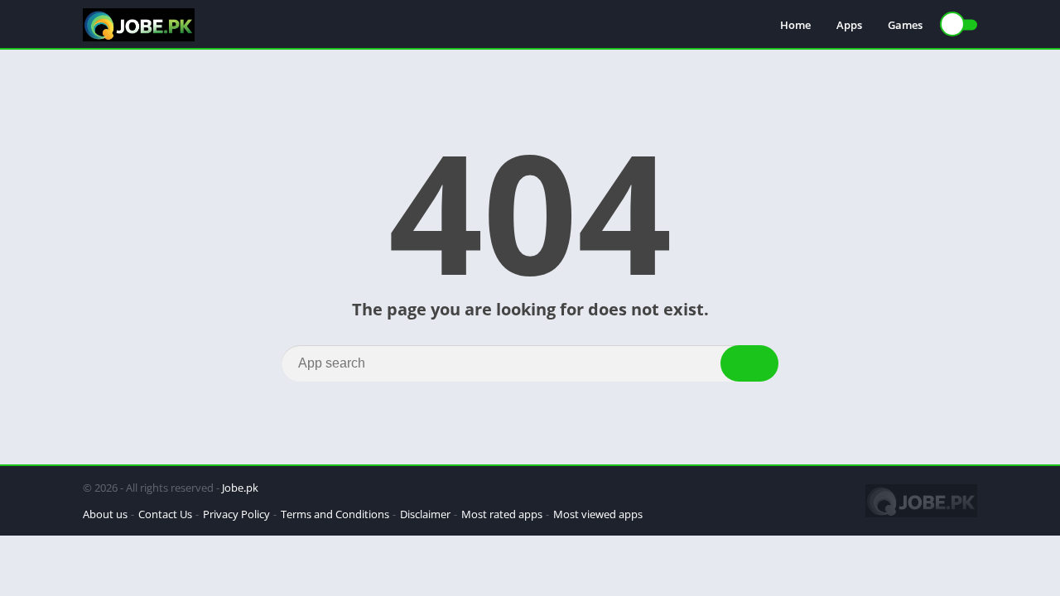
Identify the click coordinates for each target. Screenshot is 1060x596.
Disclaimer (425, 514)
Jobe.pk (240, 487)
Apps (849, 24)
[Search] (749, 363)
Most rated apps (501, 514)
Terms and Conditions (335, 514)
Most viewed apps (598, 514)
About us (105, 514)
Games (905, 24)
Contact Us (165, 514)
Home (795, 24)
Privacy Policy (236, 514)
